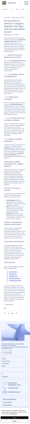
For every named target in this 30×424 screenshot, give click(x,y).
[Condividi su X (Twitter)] (8, 313)
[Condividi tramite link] (16, 313)
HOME (4, 359)
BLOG (3, 366)
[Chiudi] (28, 410)
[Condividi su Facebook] (4, 313)
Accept (14, 417)
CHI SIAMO (5, 363)
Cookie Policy (7, 405)
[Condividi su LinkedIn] (12, 313)
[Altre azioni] (25, 18)
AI (11, 9)
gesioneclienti (9, 304)
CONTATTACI (6, 361)
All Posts (5, 9)
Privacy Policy (7, 402)
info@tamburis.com (14, 392)
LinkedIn (5, 376)
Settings (14, 421)
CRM (16, 9)
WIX (23, 9)
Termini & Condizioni (9, 399)
